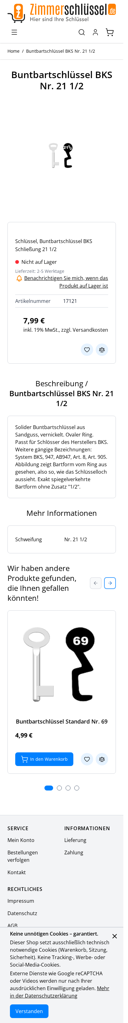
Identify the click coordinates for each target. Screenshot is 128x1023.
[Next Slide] (110, 583)
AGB (12, 925)
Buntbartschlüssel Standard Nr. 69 (61, 721)
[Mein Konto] (95, 32)
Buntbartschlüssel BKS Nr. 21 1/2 (60, 51)
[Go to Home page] (61, 13)
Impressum (20, 900)
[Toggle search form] (81, 32)
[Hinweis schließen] (114, 936)
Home (13, 51)
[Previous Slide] (96, 583)
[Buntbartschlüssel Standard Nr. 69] (61, 664)
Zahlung (73, 852)
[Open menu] (14, 32)
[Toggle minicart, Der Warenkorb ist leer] (109, 32)
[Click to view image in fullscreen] (61, 155)
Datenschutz (22, 913)
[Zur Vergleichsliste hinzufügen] (102, 349)
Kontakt (16, 872)
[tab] (48, 788)
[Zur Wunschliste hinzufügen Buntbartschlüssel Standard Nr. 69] (87, 759)
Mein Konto (20, 840)
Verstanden (29, 1011)
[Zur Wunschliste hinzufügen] (87, 349)
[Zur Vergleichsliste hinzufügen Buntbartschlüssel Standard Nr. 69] (102, 759)
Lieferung (75, 840)
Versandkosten (90, 329)
